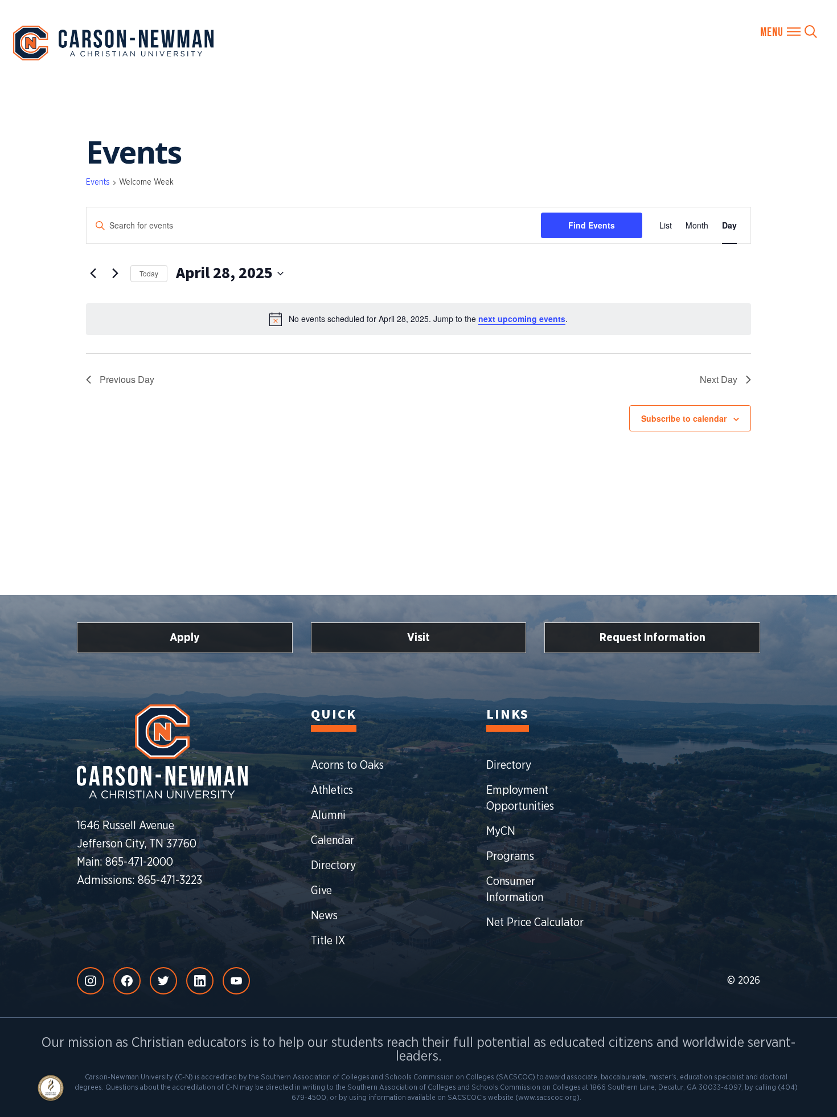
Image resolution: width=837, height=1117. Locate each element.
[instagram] (90, 980)
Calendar (332, 840)
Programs (510, 856)
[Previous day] (93, 273)
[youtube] (236, 980)
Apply (185, 637)
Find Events (591, 225)
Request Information (652, 637)
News (324, 916)
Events (98, 182)
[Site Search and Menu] (788, 31)
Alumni (328, 815)
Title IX (328, 941)
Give (321, 890)
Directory (333, 865)
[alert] (418, 319)
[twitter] (163, 980)
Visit (418, 637)
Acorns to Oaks (347, 765)
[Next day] (115, 273)
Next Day (718, 379)
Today (149, 273)
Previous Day (127, 379)
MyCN (500, 831)
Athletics (332, 790)
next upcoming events (521, 318)
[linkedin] (200, 980)
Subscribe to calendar (684, 418)
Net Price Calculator (535, 922)
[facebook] (127, 980)
